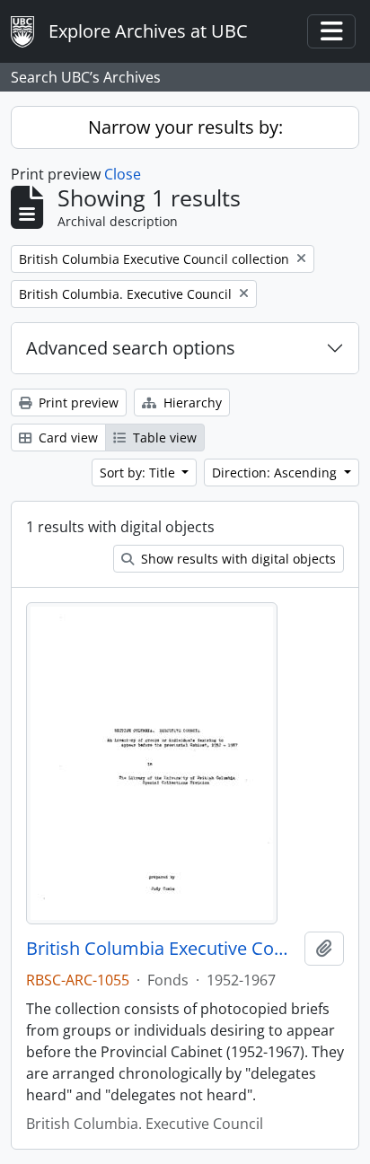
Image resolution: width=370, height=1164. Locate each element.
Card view (66, 437)
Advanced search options (130, 348)
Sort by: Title (139, 472)
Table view (163, 437)
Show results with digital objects (236, 558)
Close (122, 174)
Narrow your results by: (185, 127)
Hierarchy (191, 402)
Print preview (77, 402)
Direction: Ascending (276, 472)
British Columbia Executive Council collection (161, 948)
